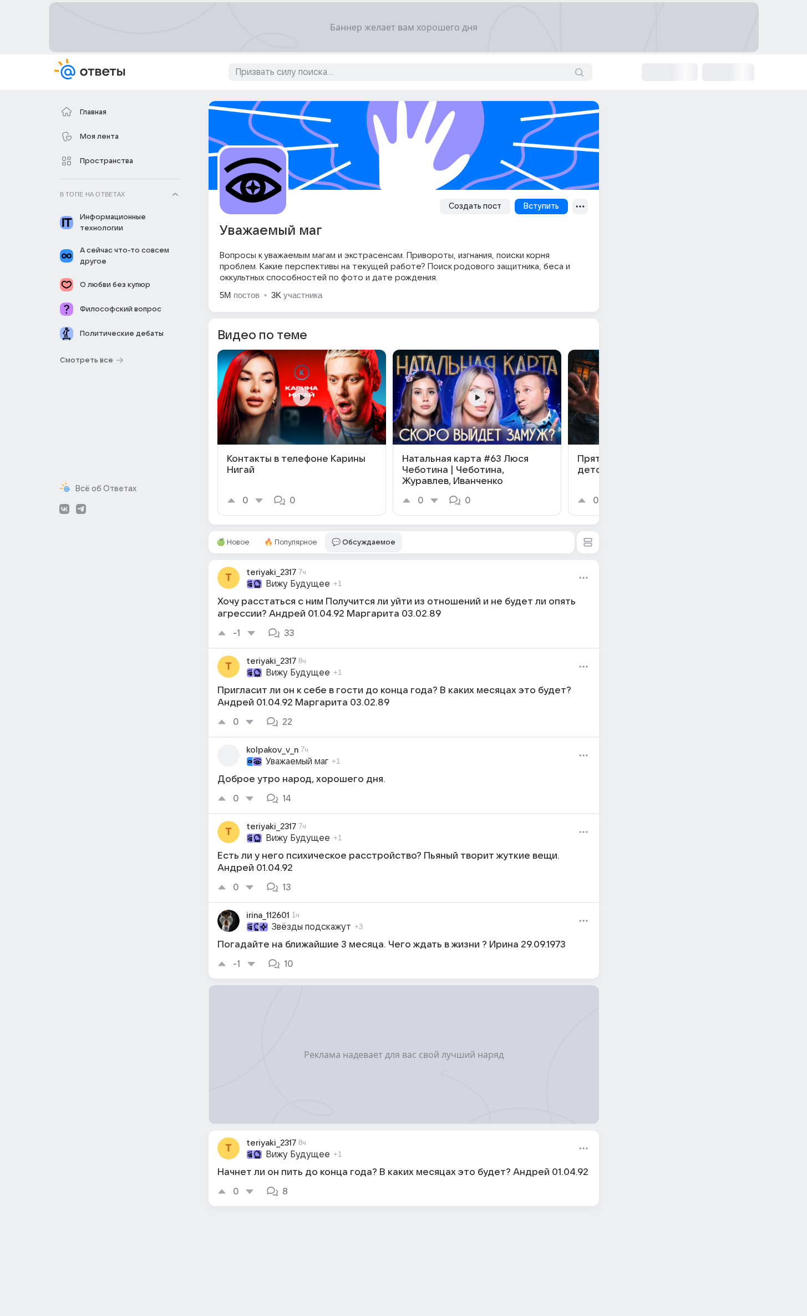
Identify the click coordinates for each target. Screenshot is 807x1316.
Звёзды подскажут (311, 927)
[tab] (233, 542)
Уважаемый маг (297, 762)
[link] (301, 433)
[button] (588, 542)
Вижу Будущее (298, 584)
